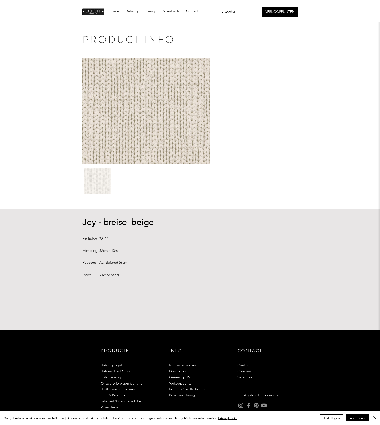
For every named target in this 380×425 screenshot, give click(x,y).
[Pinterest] (256, 405)
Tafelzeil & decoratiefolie (121, 401)
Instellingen (332, 418)
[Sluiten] (374, 417)
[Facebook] (248, 405)
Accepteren (358, 418)
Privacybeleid (227, 418)
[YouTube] (264, 405)
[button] (131, 11)
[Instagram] (241, 405)
